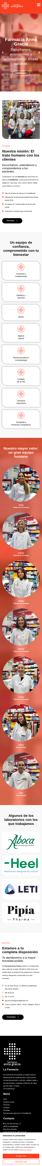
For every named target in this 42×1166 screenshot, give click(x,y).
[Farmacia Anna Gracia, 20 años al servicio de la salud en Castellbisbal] (12, 5)
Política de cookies (25, 1150)
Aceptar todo (21, 1156)
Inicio (5, 1099)
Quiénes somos (8, 1102)
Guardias (6, 1110)
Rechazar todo (21, 1162)
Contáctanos (21, 73)
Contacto (6, 1107)
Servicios (6, 1105)
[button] (2, 52)
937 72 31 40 (21, 1132)
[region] (21, 1149)
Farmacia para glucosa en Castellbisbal (17, 1113)
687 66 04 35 (9, 1132)
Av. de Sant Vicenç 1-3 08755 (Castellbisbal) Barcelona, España (12, 1126)
